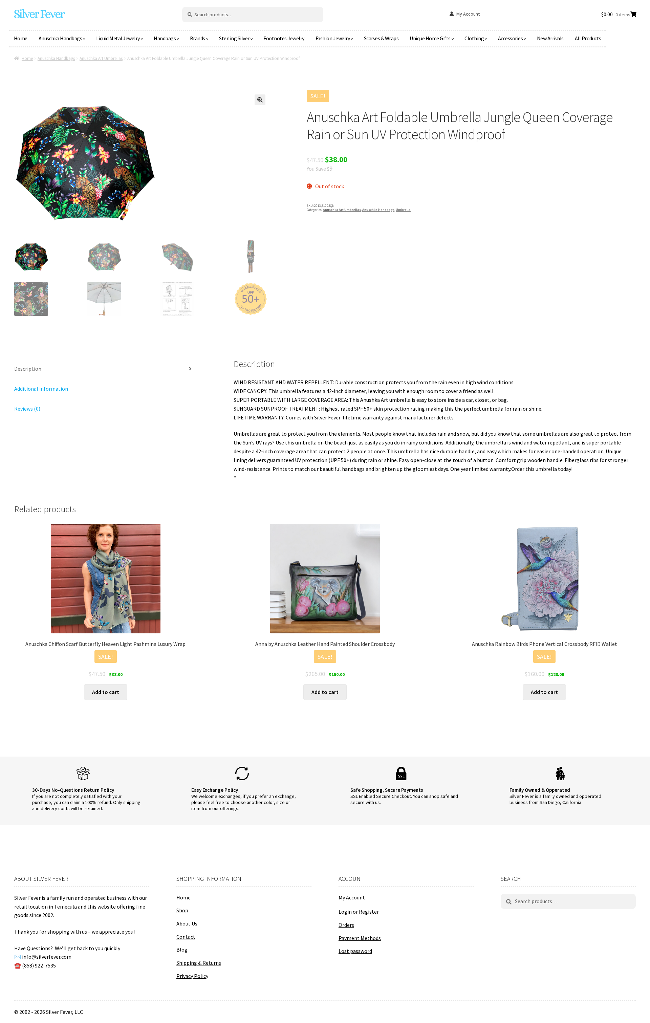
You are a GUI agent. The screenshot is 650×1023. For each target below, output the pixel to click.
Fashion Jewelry (333, 38)
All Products (588, 38)
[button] (260, 99)
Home (20, 38)
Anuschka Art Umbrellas (101, 58)
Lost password (355, 951)
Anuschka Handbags (60, 38)
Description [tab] (27, 368)
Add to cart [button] (105, 692)
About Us (186, 923)
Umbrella (403, 210)
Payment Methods (360, 938)
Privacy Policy (192, 976)
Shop (182, 910)
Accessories (510, 38)
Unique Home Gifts (430, 38)
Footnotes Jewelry (283, 38)
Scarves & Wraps (381, 38)
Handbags (165, 38)
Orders (346, 924)
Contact (185, 936)
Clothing (474, 38)
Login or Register (359, 911)
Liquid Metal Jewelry (118, 38)
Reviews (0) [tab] (27, 408)
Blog (182, 949)
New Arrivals (550, 38)
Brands (197, 38)
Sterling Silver (234, 38)
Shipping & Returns (198, 962)
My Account (468, 14)
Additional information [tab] (41, 388)
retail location (31, 906)
